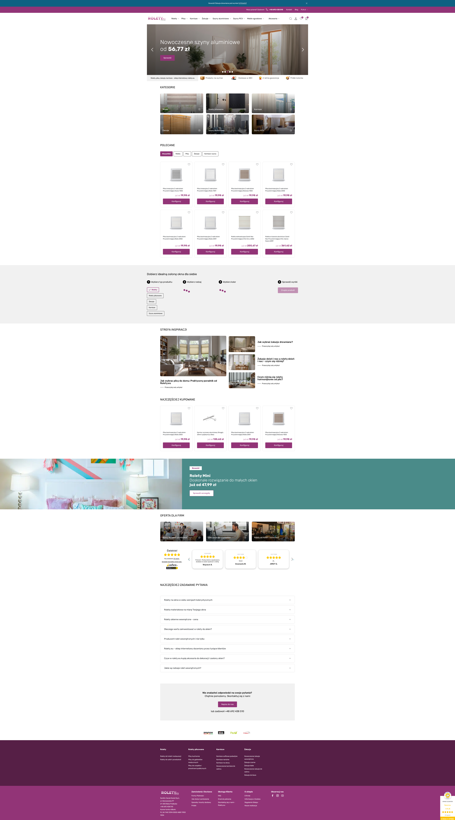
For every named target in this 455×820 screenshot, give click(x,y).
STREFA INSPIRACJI (173, 329)
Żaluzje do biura (250, 775)
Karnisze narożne (222, 760)
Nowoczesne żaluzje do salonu (253, 770)
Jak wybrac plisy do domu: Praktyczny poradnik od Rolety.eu (188, 382)
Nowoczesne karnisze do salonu (225, 767)
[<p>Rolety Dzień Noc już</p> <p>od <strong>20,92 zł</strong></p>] (222, 72)
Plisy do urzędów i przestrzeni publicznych (197, 767)
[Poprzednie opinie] (189, 559)
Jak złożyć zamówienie (200, 799)
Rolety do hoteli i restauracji (170, 756)
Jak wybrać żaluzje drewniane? (275, 342)
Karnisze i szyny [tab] (210, 154)
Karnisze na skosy (223, 763)
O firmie (247, 796)
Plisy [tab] (187, 154)
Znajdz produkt (288, 290)
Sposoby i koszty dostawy (201, 802)
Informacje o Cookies (252, 799)
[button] (290, 18)
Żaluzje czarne (249, 762)
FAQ (219, 796)
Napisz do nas (227, 704)
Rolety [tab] (178, 154)
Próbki (193, 806)
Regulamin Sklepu (251, 802)
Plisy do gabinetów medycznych (195, 761)
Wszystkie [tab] (166, 154)
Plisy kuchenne (194, 756)
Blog (296, 10)
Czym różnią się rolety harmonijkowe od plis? (270, 378)
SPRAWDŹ (243, 3)
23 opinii (177, 559)
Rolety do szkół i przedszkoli (170, 760)
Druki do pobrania (224, 799)
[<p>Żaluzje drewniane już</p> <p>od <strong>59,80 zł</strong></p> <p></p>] (225, 72)
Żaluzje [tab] (196, 154)
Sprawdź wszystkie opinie (172, 562)
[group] (207, 559)
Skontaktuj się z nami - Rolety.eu (226, 803)
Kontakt (289, 10)
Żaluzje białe (249, 766)
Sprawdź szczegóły (201, 493)
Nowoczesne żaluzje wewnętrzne (252, 757)
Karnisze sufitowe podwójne (226, 756)
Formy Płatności (197, 796)
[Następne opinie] (292, 559)
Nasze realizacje (251, 806)
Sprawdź (167, 60)
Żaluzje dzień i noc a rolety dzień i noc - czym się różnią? (275, 360)
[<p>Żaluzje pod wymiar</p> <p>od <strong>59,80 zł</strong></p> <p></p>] (230, 72)
